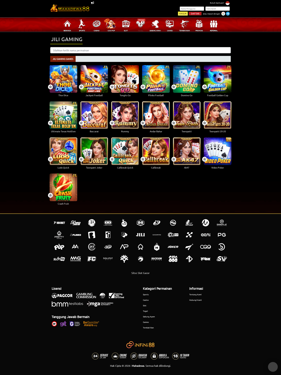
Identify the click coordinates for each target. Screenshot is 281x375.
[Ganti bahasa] (228, 3)
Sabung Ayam (149, 316)
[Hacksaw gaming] (156, 259)
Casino (146, 300)
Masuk (183, 13)
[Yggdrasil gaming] (124, 259)
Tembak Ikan (148, 327)
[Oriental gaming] (173, 235)
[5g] (107, 247)
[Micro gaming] (205, 223)
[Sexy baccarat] (189, 223)
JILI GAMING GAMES (63, 58)
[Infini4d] (189, 259)
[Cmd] (75, 223)
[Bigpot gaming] (124, 235)
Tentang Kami (195, 294)
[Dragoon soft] (140, 259)
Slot (144, 305)
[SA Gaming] (156, 235)
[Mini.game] (75, 235)
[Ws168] (205, 259)
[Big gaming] (91, 235)
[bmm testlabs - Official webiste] (69, 305)
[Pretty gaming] (59, 235)
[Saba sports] (91, 223)
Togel (145, 311)
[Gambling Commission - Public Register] (87, 297)
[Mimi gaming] (75, 259)
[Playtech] (156, 223)
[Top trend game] (107, 235)
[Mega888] (173, 259)
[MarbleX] (189, 235)
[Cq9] (205, 247)
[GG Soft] (140, 223)
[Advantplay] (124, 247)
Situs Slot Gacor (140, 272)
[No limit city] (107, 259)
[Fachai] (91, 259)
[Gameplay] (221, 223)
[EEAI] (205, 235)
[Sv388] (221, 259)
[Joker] (173, 247)
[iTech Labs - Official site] (104, 297)
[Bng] (221, 247)
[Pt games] (91, 247)
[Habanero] (156, 247)
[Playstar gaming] (189, 247)
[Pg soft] (221, 235)
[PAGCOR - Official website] (64, 297)
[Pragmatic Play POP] (59, 247)
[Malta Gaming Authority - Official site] (101, 305)
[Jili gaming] (140, 235)
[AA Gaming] (75, 247)
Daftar (195, 13)
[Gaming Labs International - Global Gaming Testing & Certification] (118, 297)
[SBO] (59, 223)
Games (146, 322)
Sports (146, 294)
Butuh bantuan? (217, 2)
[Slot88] (59, 259)
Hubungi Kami (195, 300)
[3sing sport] (107, 223)
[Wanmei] (173, 223)
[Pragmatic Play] (124, 223)
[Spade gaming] (140, 247)
